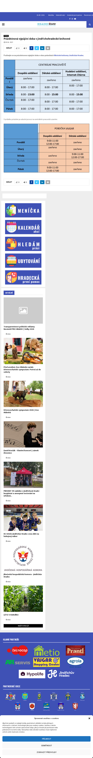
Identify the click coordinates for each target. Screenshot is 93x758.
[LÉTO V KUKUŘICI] (23, 599)
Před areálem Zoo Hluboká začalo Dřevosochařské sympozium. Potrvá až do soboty (22, 370)
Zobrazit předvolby (46, 752)
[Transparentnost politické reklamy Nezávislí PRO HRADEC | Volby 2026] (23, 310)
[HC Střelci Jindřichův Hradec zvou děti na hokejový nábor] (23, 518)
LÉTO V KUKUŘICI (11, 615)
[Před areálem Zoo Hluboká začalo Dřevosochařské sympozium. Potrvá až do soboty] (23, 351)
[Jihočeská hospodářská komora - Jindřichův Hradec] (23, 558)
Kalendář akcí (60, 15)
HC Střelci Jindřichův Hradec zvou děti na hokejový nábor (21, 535)
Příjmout (46, 739)
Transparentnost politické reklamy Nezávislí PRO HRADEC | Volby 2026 (19, 328)
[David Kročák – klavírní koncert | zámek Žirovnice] (23, 434)
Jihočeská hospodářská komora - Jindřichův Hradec (23, 575)
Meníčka (51, 15)
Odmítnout (46, 746)
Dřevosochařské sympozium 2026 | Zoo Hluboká (21, 411)
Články (6, 36)
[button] (89, 718)
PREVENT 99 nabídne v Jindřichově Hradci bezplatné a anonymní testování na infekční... (21, 493)
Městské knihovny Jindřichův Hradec (69, 55)
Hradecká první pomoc (74, 15)
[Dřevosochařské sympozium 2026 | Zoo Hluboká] (23, 394)
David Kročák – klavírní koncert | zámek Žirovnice (21, 452)
